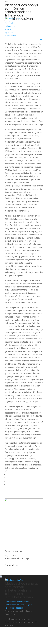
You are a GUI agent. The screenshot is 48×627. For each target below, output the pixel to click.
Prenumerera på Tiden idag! (17, 558)
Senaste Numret (14, 551)
